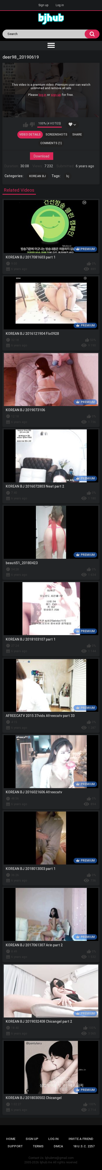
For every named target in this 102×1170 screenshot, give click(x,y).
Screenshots (56, 134)
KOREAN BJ (37, 176)
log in (42, 95)
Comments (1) (51, 143)
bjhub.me (46, 1162)
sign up (56, 95)
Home (10, 1139)
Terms (38, 1146)
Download (41, 156)
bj (67, 176)
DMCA (58, 1146)
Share (77, 134)
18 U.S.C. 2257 (84, 1146)
